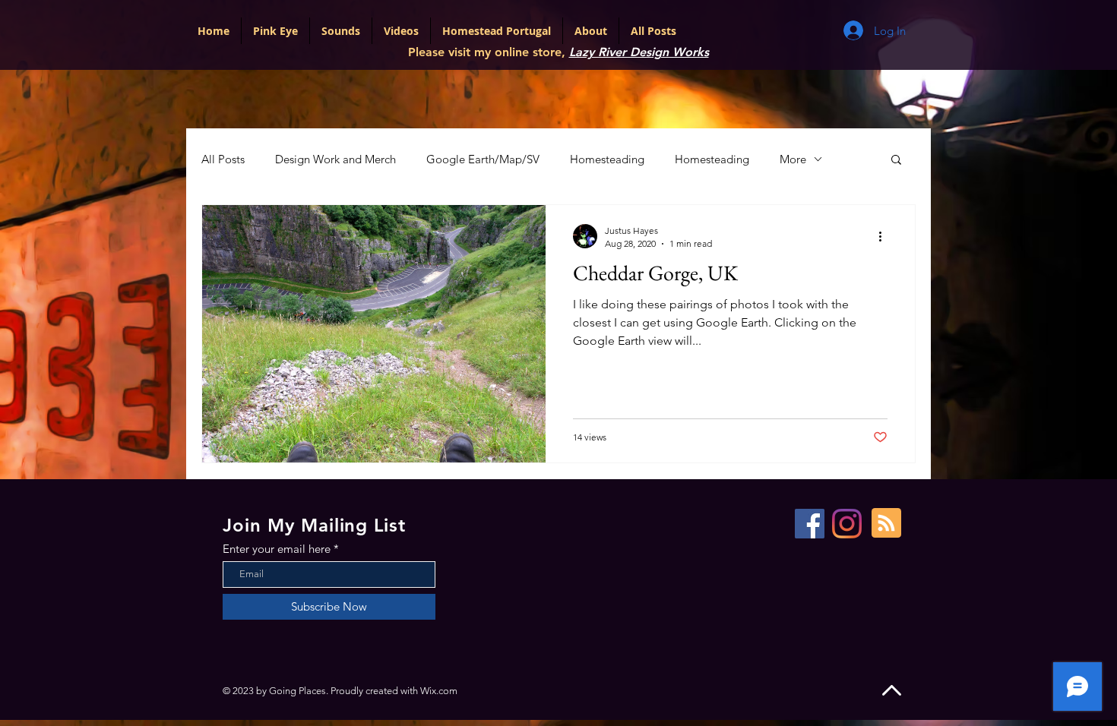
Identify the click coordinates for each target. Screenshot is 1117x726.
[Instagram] (847, 523)
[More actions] (885, 236)
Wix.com (438, 690)
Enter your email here (277, 548)
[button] (896, 161)
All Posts (223, 159)
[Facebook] (809, 523)
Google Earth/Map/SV (483, 159)
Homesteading (607, 159)
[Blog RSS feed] (886, 523)
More (793, 159)
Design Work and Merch (335, 159)
